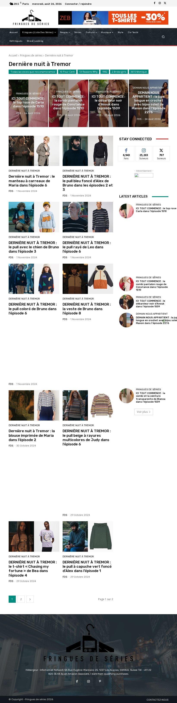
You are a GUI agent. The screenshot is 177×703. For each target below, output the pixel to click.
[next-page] (30, 599)
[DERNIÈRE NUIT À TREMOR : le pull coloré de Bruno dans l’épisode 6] (34, 279)
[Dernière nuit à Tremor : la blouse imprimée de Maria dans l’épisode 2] (34, 405)
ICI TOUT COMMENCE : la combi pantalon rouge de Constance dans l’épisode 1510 (152, 285)
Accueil (13, 55)
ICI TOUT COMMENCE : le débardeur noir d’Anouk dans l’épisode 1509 (150, 304)
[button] (163, 37)
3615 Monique (139, 71)
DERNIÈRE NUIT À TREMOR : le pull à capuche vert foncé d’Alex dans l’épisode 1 (87, 566)
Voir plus (142, 412)
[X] (165, 3)
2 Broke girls (119, 71)
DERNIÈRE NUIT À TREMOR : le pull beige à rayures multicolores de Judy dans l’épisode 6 (87, 437)
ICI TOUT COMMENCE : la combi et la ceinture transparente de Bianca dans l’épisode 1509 (150, 397)
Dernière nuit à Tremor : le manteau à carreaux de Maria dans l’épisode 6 (32, 180)
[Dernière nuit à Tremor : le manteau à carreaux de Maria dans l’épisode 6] (34, 151)
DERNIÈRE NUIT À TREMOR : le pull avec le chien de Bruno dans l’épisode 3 (34, 247)
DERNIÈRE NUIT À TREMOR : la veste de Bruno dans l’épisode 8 (87, 308)
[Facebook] (154, 3)
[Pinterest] (100, 681)
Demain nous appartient (148, 88)
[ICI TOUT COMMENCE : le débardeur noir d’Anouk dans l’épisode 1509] (108, 103)
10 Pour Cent (67, 71)
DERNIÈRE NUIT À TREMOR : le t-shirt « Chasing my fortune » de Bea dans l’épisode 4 (33, 568)
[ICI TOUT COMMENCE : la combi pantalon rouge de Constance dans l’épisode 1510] (68, 103)
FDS (11, 191)
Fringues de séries (31, 55)
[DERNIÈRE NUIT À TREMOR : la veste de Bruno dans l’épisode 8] (88, 279)
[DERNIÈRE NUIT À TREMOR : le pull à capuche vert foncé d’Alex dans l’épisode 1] (88, 536)
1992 (104, 71)
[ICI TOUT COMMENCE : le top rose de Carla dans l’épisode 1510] (28, 103)
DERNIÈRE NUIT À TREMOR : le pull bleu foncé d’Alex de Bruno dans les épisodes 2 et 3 (88, 183)
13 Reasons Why (88, 71)
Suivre (143, 149)
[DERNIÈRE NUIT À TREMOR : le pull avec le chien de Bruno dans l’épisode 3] (34, 217)
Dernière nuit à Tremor (24, 171)
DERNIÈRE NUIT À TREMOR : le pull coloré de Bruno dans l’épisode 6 (33, 308)
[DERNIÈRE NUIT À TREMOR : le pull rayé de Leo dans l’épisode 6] (88, 217)
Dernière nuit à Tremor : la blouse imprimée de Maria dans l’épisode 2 (32, 435)
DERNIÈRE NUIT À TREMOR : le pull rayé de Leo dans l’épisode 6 (87, 247)
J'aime (126, 149)
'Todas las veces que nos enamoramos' (32, 71)
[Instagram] (159, 3)
